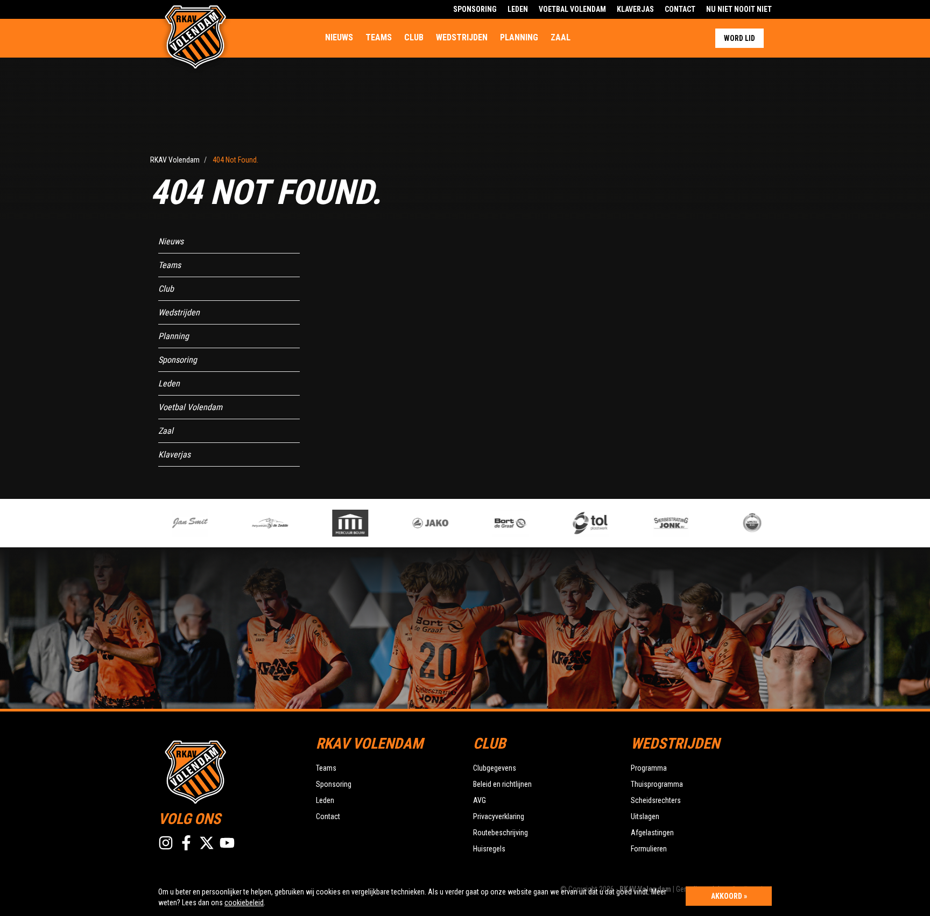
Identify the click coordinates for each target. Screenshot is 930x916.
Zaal (560, 37)
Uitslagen (645, 816)
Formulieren (649, 848)
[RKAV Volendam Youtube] (227, 842)
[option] (178, 523)
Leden (518, 9)
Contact (680, 9)
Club (414, 37)
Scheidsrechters (656, 800)
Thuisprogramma (657, 784)
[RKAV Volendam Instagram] (165, 842)
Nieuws (339, 37)
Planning (519, 37)
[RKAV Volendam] (229, 770)
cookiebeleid (244, 902)
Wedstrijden (462, 37)
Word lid (739, 38)
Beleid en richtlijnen (502, 784)
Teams (378, 37)
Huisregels (489, 848)
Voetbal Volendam (572, 9)
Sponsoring (475, 9)
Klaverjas (635, 9)
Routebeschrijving (500, 832)
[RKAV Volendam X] (206, 842)
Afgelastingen (652, 832)
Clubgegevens (494, 768)
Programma (649, 768)
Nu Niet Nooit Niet (739, 9)
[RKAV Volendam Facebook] (186, 842)
